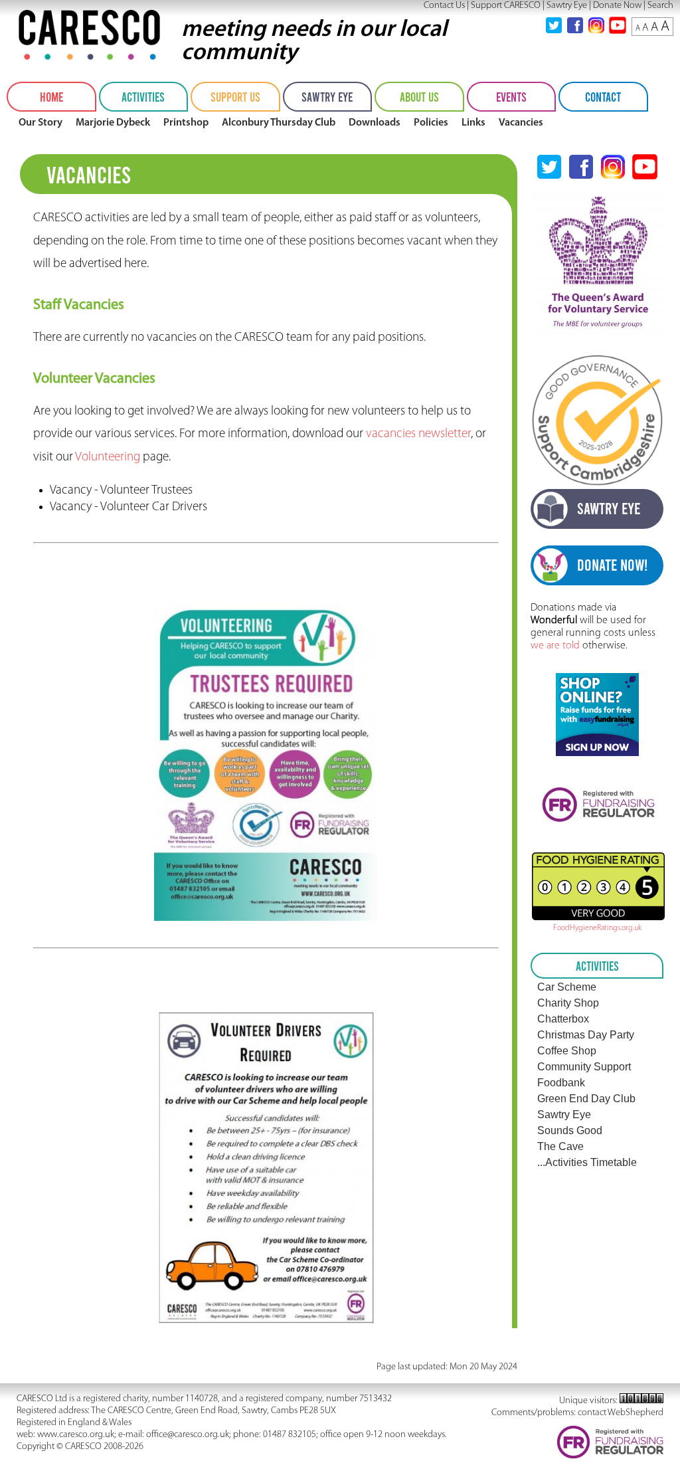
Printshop (186, 123)
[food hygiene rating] (597, 886)
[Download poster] (265, 918)
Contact (603, 96)
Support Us (235, 96)
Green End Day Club (586, 1098)
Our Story (40, 123)
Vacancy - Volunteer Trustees (121, 490)
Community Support (584, 1066)
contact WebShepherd (620, 1413)
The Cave (560, 1146)
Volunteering (107, 457)
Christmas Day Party (585, 1034)
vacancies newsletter (418, 434)
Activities (143, 96)
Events (511, 96)
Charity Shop (568, 1003)
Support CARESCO (506, 6)
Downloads (374, 123)
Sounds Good (569, 1130)
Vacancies (521, 123)
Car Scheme (566, 987)
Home (51, 96)
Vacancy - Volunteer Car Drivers (128, 507)
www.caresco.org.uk (75, 1435)
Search (660, 6)
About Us (419, 96)
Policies (431, 123)
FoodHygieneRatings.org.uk (597, 928)
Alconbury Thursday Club (278, 123)
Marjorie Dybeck (113, 123)
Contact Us (444, 6)
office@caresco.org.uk (187, 1435)
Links (473, 123)
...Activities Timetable (587, 1162)
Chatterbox (563, 1018)
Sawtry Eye (567, 6)
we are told (555, 645)
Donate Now (617, 6)
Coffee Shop (566, 1050)
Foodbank (561, 1082)
